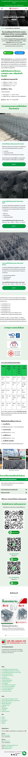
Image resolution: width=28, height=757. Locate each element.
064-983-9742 (6, 741)
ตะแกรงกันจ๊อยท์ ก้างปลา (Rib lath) (9, 685)
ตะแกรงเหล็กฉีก (5, 683)
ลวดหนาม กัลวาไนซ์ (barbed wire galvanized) (11, 700)
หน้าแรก (3, 717)
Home (2, 28)
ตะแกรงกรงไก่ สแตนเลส (6, 691)
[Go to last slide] (1, 459)
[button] (14, 459)
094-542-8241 (9, 5)
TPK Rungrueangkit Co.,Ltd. (12, 745)
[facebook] (12, 755)
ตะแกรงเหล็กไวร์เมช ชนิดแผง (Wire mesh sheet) (11, 672)
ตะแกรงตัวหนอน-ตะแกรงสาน (7, 675)
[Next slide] (27, 459)
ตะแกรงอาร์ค (4, 677)
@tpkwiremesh (20, 5)
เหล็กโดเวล (4, 706)
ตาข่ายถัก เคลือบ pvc (6, 678)
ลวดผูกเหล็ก (4, 710)
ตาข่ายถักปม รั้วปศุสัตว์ (6, 682)
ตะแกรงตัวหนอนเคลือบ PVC (7, 674)
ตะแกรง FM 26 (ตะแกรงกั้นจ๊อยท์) (8, 686)
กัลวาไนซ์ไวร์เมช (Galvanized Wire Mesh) (13, 144)
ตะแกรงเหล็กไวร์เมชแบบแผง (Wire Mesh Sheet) (12, 264)
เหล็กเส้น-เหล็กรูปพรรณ (6, 703)
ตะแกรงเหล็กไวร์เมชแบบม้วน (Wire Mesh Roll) (12, 202)
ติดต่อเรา (3, 723)
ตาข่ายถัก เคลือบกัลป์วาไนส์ (7, 680)
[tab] (9, 470)
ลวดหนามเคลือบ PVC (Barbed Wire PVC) (10, 699)
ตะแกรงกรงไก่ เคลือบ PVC (7, 689)
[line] (14, 755)
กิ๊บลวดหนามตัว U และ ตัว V (10, 626)
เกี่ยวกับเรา (4, 721)
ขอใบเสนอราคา (4, 720)
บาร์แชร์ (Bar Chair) (6, 705)
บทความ (3, 718)
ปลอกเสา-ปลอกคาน (6, 711)
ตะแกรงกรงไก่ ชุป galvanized (7, 688)
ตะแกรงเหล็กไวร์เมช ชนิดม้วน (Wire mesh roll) (11, 671)
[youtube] (16, 755)
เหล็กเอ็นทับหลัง (5, 708)
